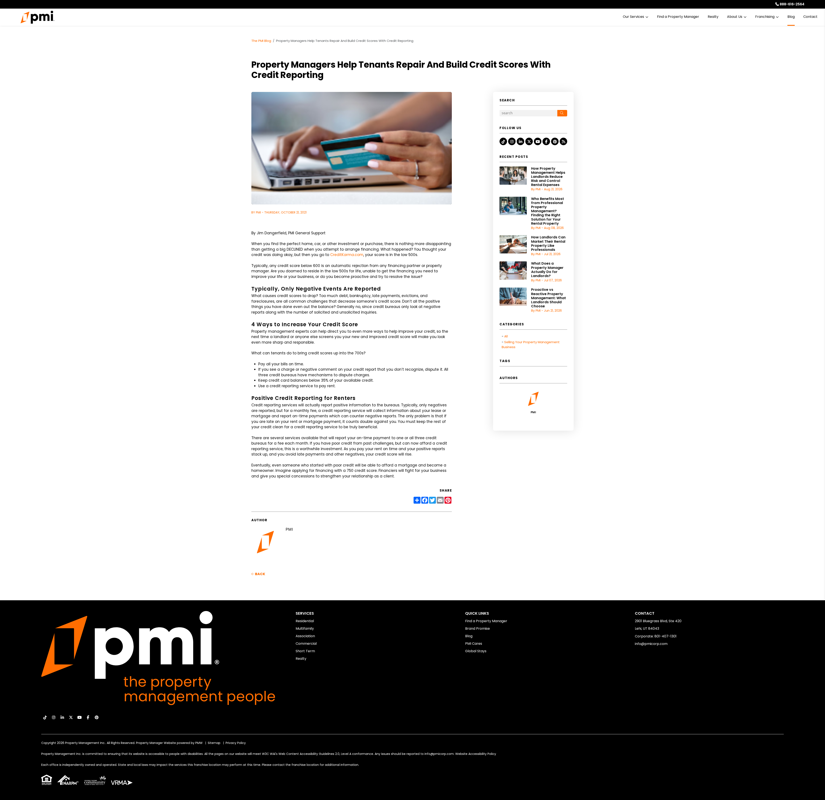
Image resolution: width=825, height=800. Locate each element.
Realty (713, 16)
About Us (734, 16)
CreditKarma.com (346, 254)
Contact (810, 16)
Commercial (306, 643)
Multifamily (305, 628)
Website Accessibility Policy (475, 754)
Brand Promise (477, 628)
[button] (503, 141)
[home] (37, 17)
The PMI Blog (261, 40)
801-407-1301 (665, 636)
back (259, 573)
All (506, 336)
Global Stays (475, 651)
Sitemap (214, 743)
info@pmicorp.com (651, 643)
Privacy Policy (236, 743)
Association (305, 636)
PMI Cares (473, 643)
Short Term (305, 651)
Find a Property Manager (678, 16)
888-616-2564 (792, 4)
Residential (305, 621)
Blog (791, 16)
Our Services (633, 16)
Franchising (765, 16)
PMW (199, 743)
